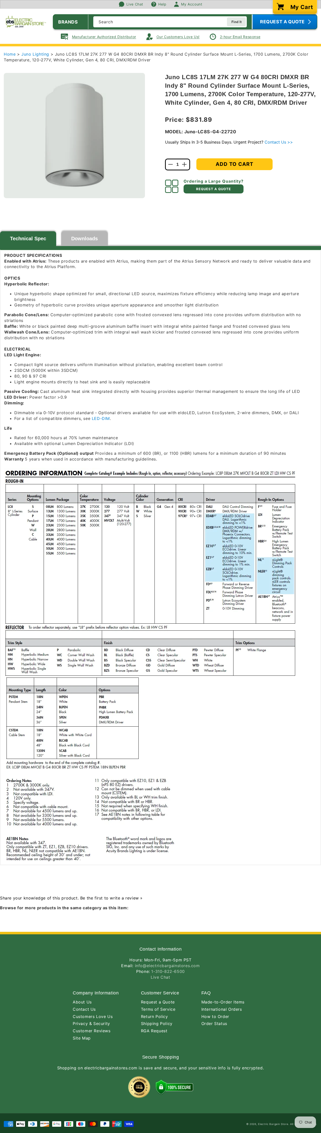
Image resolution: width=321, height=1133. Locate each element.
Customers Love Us (93, 1016)
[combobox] (170, 21)
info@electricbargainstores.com (167, 965)
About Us (82, 1001)
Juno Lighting (35, 54)
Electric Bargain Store (273, 1123)
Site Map (82, 1038)
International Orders (221, 1009)
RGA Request (154, 1030)
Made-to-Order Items (223, 1001)
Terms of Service (158, 1009)
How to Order (215, 1016)
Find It (236, 22)
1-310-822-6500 (168, 971)
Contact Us (84, 1009)
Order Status (214, 1023)
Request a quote (213, 189)
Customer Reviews (92, 1030)
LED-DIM (101, 418)
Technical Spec (28, 238)
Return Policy (154, 1016)
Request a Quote (158, 1001)
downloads (84, 238)
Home (10, 54)
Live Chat (160, 977)
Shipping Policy (157, 1023)
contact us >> (279, 142)
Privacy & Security (91, 1023)
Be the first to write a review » (111, 897)
